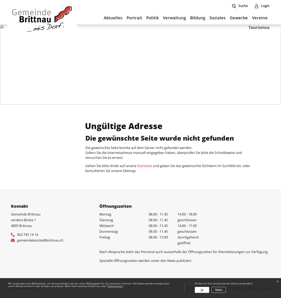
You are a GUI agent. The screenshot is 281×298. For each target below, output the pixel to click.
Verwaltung (174, 18)
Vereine (260, 18)
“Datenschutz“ (115, 286)
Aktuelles (113, 18)
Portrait (134, 18)
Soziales (217, 18)
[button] (240, 6)
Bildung (197, 18)
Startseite (144, 166)
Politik (152, 18)
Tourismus (259, 27)
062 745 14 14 (27, 234)
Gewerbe (239, 18)
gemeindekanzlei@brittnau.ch (40, 240)
